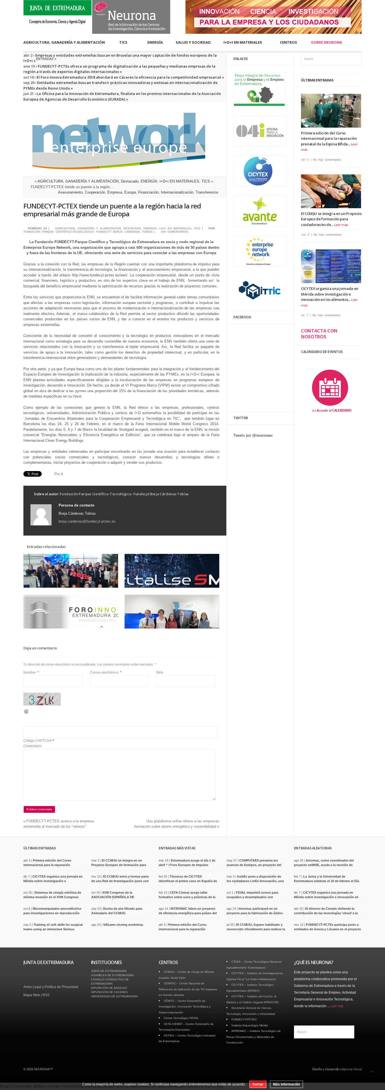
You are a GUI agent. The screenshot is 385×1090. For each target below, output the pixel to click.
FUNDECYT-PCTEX (244, 1019)
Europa (130, 192)
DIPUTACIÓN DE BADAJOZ (109, 987)
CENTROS (288, 42)
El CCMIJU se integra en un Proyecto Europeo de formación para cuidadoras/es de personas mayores (118, 865)
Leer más (341, 225)
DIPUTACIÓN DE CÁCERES (109, 992)
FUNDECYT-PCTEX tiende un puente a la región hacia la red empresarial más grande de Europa (112, 210)
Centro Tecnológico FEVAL (181, 1018)
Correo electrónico (105, 672)
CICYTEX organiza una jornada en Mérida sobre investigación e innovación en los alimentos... (329, 294)
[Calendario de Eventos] (331, 415)
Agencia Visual (352, 1069)
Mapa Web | (33, 995)
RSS (46, 995)
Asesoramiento (70, 192)
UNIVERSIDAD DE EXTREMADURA (114, 996)
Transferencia (207, 192)
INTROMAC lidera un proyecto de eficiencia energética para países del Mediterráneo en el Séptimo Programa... (188, 913)
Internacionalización (177, 192)
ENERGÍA (155, 42)
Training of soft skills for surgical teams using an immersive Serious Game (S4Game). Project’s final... (53, 929)
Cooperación (95, 192)
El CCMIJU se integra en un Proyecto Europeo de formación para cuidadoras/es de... (331, 219)
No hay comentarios (327, 159)
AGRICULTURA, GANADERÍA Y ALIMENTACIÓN (64, 42)
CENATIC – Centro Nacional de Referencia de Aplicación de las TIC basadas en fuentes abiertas (188, 989)
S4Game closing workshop (123, 924)
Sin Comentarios (174, 231)
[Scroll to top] (372, 1071)
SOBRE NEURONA (326, 42)
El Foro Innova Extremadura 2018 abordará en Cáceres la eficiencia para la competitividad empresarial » (130, 77)
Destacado (129, 181)
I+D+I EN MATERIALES (243, 42)
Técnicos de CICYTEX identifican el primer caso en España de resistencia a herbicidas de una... (188, 881)
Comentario (32, 746)
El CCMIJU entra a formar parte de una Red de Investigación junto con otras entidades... (120, 881)
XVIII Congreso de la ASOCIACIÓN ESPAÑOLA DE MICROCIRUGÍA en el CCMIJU (113, 897)
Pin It (58, 474)
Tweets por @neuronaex (253, 435)
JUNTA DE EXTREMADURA (109, 971)
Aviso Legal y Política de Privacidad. (51, 987)
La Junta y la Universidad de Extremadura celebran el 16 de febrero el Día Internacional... (326, 881)
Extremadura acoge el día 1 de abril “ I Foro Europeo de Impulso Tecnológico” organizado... (187, 865)
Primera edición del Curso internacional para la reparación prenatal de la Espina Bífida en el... (48, 865)
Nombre (31, 672)
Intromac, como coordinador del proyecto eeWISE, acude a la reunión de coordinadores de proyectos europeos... (324, 865)
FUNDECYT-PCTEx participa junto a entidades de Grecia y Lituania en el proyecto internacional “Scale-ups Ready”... (327, 929)
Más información (286, 1084)
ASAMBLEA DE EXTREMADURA (112, 975)
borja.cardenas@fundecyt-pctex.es (87, 521)
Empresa (114, 192)
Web (159, 672)
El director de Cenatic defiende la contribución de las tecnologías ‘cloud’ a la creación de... (326, 913)
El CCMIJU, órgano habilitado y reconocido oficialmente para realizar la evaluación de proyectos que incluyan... (256, 929)
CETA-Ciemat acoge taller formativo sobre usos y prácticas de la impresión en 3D (187, 897)
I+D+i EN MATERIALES (179, 181)
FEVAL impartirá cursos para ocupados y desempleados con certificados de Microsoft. (252, 897)
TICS (123, 42)
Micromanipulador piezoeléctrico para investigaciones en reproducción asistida (52, 913)
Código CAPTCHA (37, 741)
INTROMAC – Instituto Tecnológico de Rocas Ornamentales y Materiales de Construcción (253, 1036)
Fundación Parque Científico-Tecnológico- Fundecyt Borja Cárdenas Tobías (88, 231)
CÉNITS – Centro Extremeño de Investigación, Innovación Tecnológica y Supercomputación (185, 1006)
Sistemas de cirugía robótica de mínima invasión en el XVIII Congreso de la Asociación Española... (52, 897)
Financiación (148, 192)
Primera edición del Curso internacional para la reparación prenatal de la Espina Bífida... (329, 138)
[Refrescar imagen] (26, 713)
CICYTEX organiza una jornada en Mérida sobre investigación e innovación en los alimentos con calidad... (326, 897)
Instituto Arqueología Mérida (249, 1025)
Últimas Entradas (317, 80)
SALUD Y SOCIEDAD (193, 42)
